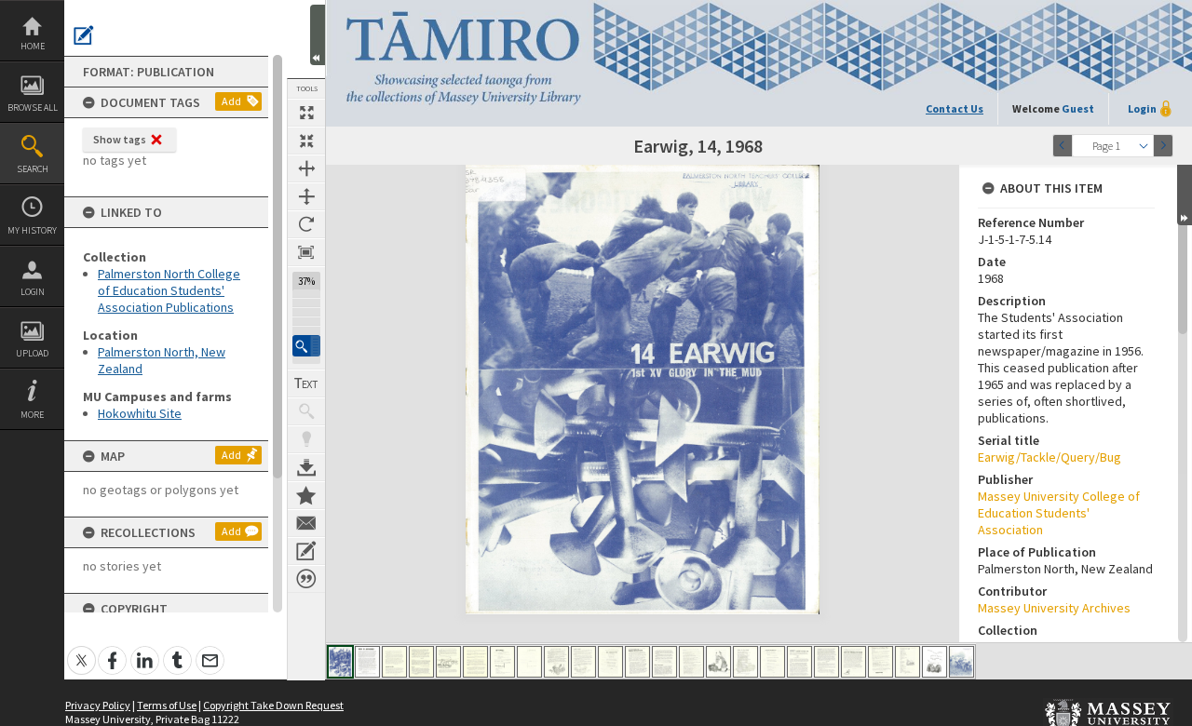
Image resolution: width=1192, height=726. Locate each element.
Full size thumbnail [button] (306, 113)
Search (32, 169)
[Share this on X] (81, 650)
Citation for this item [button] (306, 579)
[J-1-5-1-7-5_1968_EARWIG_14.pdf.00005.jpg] (448, 662)
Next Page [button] (1163, 145)
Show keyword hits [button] (306, 411)
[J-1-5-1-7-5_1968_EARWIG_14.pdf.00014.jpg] (691, 662)
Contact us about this (306, 523)
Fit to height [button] (306, 196)
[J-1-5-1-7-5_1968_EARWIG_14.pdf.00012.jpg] (637, 662)
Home (32, 46)
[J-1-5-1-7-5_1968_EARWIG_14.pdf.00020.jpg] (853, 662)
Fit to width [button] (306, 168)
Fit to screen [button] (306, 141)
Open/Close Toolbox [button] (317, 35)
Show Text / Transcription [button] (306, 383)
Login (32, 292)
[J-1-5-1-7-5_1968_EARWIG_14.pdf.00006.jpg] (475, 662)
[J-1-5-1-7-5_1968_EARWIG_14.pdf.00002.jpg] (367, 662)
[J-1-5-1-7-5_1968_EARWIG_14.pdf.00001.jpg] (340, 662)
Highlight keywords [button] (306, 439)
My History (32, 230)
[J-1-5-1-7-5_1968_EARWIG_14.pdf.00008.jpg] (529, 662)
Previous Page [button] (1062, 145)
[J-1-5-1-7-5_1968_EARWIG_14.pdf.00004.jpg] (421, 662)
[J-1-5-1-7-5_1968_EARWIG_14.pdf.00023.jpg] (934, 662)
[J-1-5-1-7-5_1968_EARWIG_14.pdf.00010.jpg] (583, 662)
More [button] (32, 415)
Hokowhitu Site (140, 413)
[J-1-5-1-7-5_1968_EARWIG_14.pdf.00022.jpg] (907, 662)
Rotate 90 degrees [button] (306, 224)
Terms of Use (166, 705)
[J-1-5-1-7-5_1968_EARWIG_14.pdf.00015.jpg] (718, 662)
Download (306, 467)
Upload (32, 353)
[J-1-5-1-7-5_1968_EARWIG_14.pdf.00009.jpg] (556, 662)
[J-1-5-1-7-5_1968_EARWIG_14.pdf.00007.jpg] (502, 662)
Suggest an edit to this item (84, 35)
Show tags (119, 139)
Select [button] (1143, 145)
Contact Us (954, 108)
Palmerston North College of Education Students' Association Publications (169, 290)
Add (231, 101)
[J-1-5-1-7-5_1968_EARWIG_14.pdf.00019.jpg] (826, 662)
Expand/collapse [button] (1184, 195)
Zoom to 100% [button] (306, 252)
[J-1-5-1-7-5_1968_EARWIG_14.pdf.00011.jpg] (610, 662)
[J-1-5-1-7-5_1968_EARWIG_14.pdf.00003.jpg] (394, 662)
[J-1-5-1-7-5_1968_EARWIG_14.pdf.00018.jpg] (799, 662)
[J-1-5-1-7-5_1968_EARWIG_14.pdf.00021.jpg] (880, 662)
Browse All (32, 107)
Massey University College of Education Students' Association (1059, 513)
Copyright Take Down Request (273, 705)
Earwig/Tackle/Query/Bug (1049, 457)
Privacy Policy (97, 705)
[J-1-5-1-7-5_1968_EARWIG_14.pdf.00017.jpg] (772, 662)
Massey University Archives (1054, 607)
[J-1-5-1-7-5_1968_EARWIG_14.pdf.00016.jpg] (745, 662)
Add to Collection (306, 495)
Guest (1078, 108)
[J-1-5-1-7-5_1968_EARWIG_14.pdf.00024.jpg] (961, 662)
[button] (306, 345)
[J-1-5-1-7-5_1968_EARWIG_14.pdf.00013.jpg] (664, 662)
